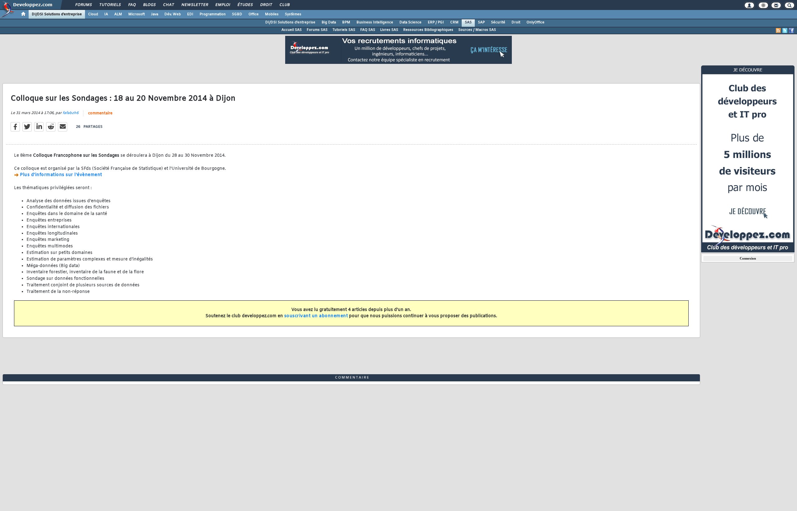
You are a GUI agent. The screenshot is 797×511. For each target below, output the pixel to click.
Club (284, 4)
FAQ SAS (367, 30)
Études (245, 4)
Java (154, 14)
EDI (190, 14)
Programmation (213, 14)
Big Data (329, 22)
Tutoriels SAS (343, 30)
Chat (168, 4)
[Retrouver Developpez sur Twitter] (784, 30)
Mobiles (272, 14)
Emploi (222, 4)
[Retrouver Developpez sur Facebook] (791, 30)
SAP (481, 22)
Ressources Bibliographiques (428, 30)
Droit (265, 4)
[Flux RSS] (778, 30)
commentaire (100, 113)
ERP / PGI (436, 22)
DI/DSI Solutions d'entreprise (57, 14)
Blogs (149, 4)
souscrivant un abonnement (316, 316)
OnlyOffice (535, 22)
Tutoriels (109, 4)
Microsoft (136, 14)
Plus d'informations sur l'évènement (61, 175)
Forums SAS (317, 30)
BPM (346, 22)
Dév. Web (172, 14)
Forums (83, 4)
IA (106, 14)
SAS (468, 22)
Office (253, 14)
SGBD (237, 14)
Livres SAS (389, 30)
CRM (454, 22)
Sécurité (498, 22)
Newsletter (194, 4)
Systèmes (293, 14)
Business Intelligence (374, 22)
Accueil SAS (291, 30)
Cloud (93, 14)
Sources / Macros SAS (477, 30)
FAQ (131, 4)
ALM (118, 14)
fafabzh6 (70, 113)
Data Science (410, 22)
